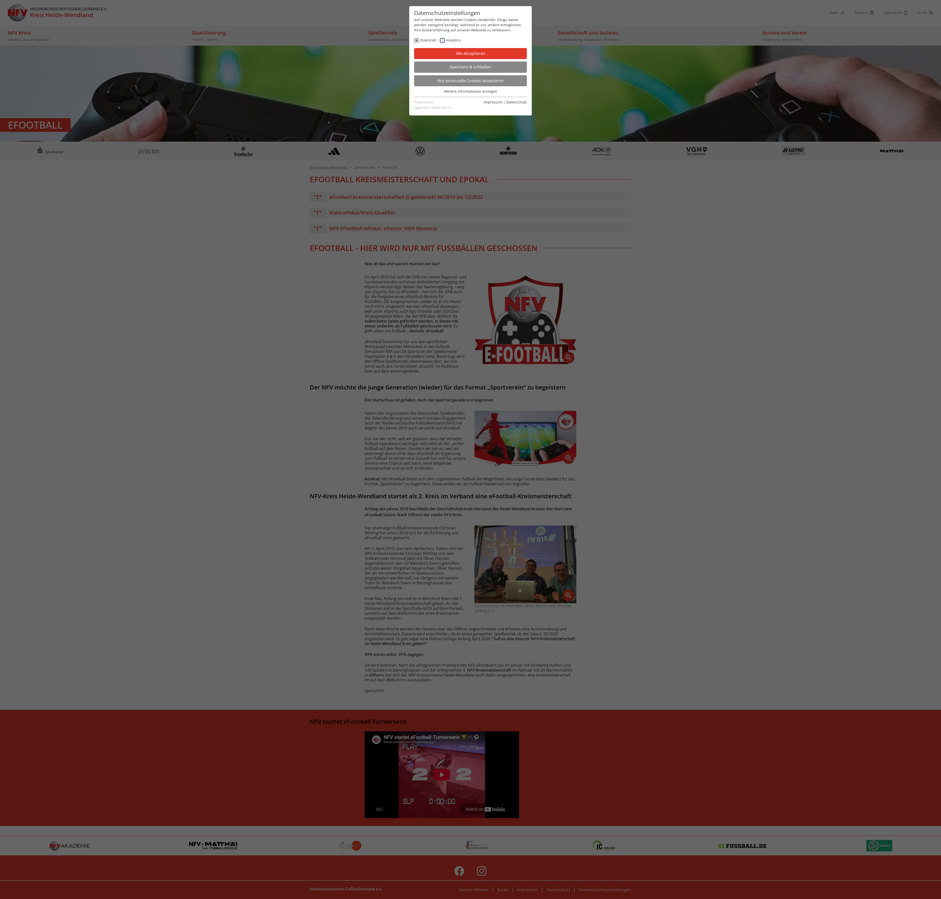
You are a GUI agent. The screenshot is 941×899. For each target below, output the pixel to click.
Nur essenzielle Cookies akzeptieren (470, 80)
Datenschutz (516, 102)
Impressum (493, 102)
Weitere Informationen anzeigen (470, 91)
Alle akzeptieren (470, 53)
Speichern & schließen (470, 67)
